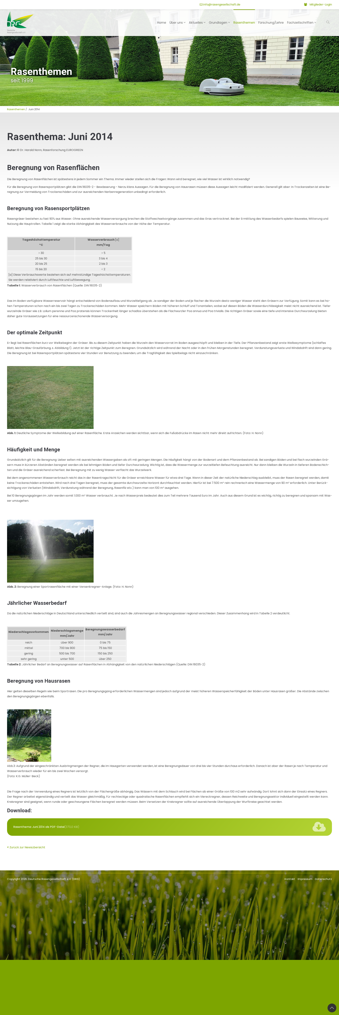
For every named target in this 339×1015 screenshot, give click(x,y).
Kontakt (290, 879)
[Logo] (20, 22)
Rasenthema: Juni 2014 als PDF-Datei (46, 827)
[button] (328, 22)
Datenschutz (323, 879)
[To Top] (332, 1008)
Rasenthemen (16, 109)
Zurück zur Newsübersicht (27, 847)
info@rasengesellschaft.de (221, 4)
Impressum (305, 879)
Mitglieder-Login (321, 4)
